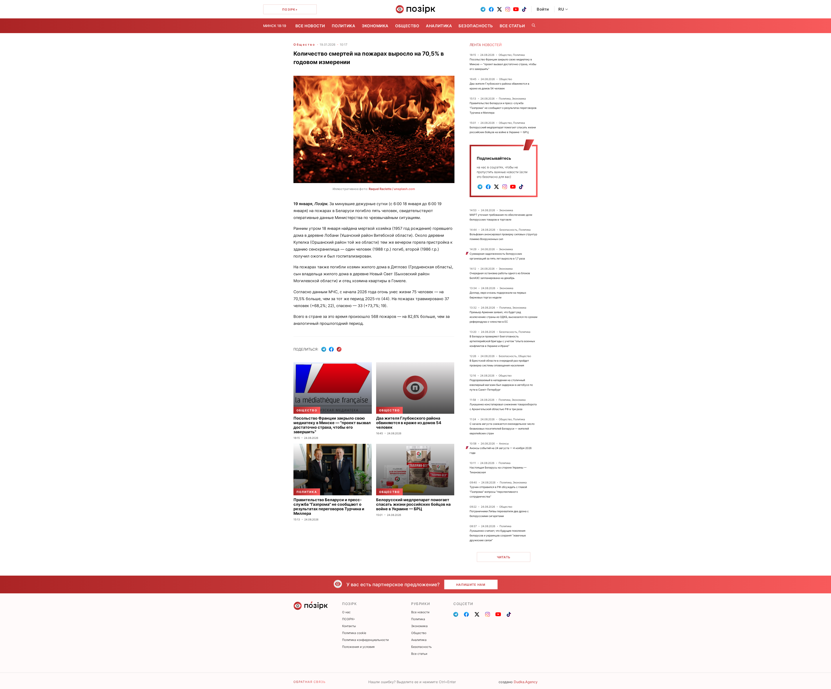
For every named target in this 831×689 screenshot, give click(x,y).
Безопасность (476, 26)
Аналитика (439, 26)
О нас (346, 612)
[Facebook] (331, 349)
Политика (343, 26)
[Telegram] (323, 349)
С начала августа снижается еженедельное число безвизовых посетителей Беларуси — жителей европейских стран (502, 428)
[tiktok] (524, 9)
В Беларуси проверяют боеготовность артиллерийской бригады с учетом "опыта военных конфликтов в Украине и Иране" (502, 341)
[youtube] (516, 9)
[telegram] (483, 9)
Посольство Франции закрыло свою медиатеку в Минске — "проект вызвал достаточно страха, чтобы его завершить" (503, 64)
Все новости (310, 26)
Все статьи (512, 26)
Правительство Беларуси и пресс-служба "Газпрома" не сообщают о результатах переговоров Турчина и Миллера (503, 107)
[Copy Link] (339, 349)
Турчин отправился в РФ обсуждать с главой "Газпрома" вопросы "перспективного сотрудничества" (498, 491)
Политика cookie (354, 633)
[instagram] (507, 9)
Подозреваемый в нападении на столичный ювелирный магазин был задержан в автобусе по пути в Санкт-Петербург (501, 384)
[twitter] (499, 9)
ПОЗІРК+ (348, 619)
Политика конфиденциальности (365, 640)
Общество (407, 26)
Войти (543, 9)
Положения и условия (358, 647)
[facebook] (491, 9)
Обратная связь (309, 682)
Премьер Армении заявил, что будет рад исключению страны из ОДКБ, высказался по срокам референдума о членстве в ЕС (503, 317)
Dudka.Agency (526, 682)
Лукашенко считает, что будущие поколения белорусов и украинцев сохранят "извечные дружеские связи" (498, 535)
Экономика (375, 26)
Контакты (349, 626)
